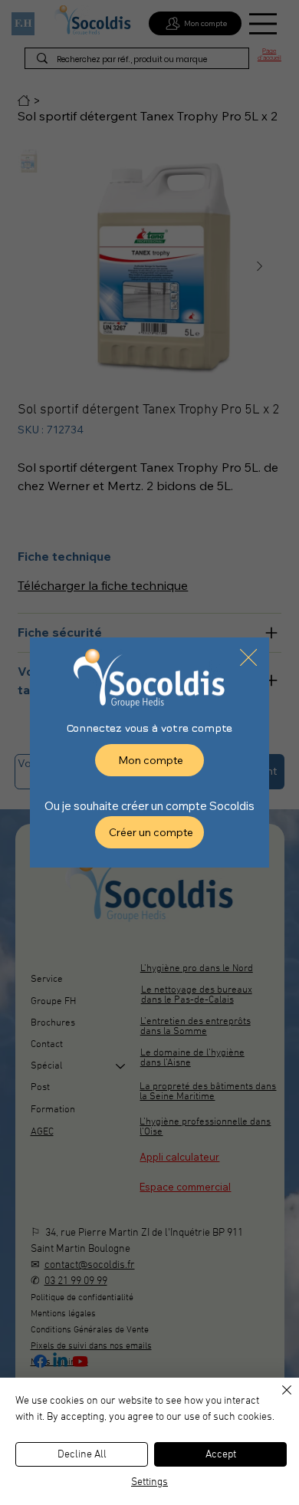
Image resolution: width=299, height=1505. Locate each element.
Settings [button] (149, 1482)
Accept (220, 1454)
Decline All (82, 1454)
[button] (248, 658)
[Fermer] (277, 1399)
